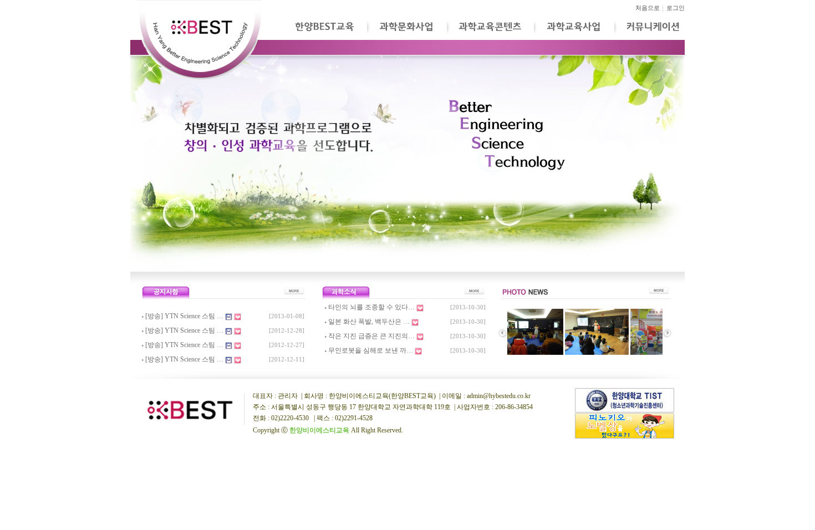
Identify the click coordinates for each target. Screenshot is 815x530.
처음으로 (647, 8)
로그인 (675, 8)
